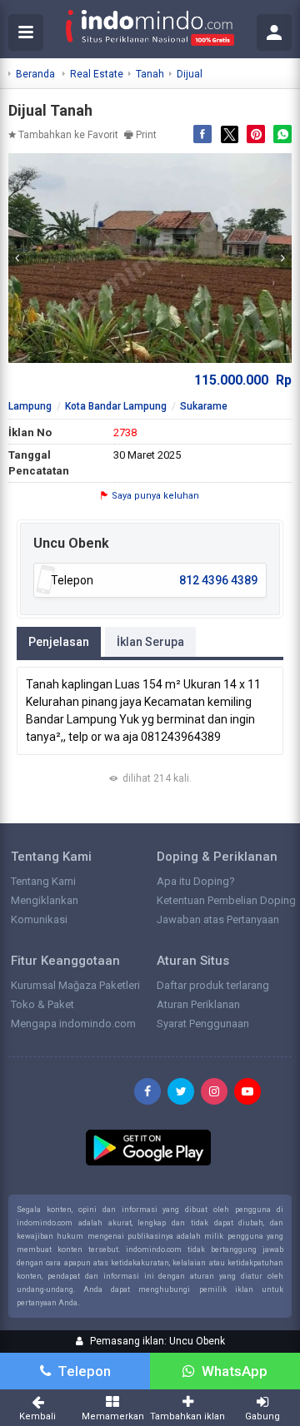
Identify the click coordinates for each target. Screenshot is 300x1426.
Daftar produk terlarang (213, 985)
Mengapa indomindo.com (73, 1023)
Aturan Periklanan (198, 1004)
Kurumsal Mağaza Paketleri (75, 985)
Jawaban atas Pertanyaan (218, 919)
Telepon (84, 1371)
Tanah (150, 74)
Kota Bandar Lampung (116, 406)
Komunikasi (39, 919)
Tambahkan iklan (187, 1416)
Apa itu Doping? (196, 881)
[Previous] (17, 258)
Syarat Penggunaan (203, 1023)
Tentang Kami (43, 881)
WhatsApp (235, 1371)
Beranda (35, 74)
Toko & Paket (42, 1004)
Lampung (30, 406)
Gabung (262, 1416)
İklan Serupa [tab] (150, 641)
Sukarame (204, 406)
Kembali (37, 1416)
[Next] (283, 258)
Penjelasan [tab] (58, 641)
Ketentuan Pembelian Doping (226, 900)
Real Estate (96, 74)
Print (146, 135)
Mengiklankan (44, 900)
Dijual (189, 74)
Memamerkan (113, 1416)
